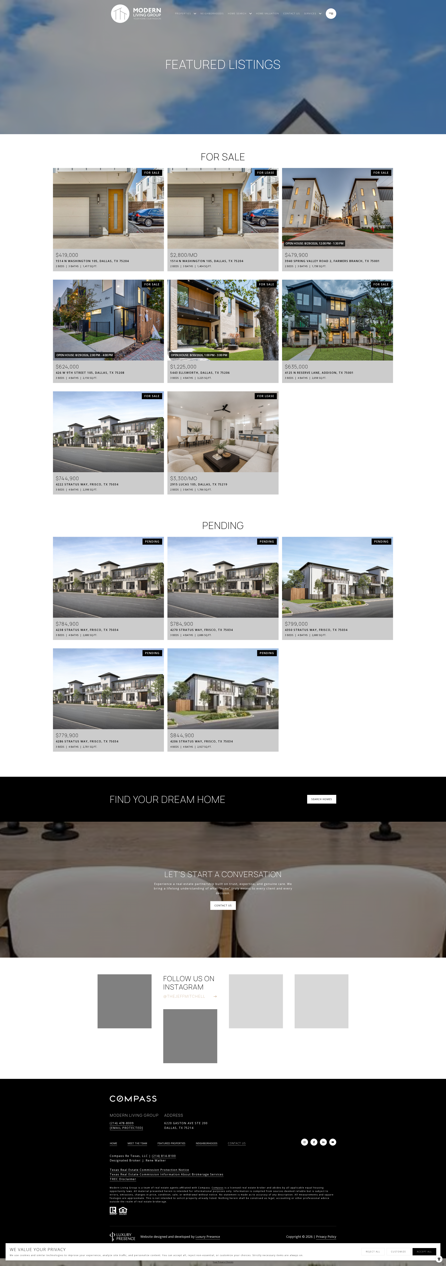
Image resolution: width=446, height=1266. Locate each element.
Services (310, 13)
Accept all (424, 1251)
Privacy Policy (326, 1236)
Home (113, 1143)
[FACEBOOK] (313, 1142)
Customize (398, 1251)
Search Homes (321, 799)
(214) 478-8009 (122, 1123)
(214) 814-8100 (164, 1156)
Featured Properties (171, 1143)
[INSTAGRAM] (304, 1142)
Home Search (237, 13)
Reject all (373, 1251)
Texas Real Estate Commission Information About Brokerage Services (167, 1174)
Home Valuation (267, 13)
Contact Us (237, 1143)
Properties (183, 13)
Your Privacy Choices (223, 1262)
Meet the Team (137, 1143)
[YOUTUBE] (332, 1142)
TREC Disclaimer (123, 1179)
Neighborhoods (212, 13)
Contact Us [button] (223, 905)
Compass (218, 1187)
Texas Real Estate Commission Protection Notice (149, 1170)
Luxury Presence (207, 1236)
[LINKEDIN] (323, 1142)
